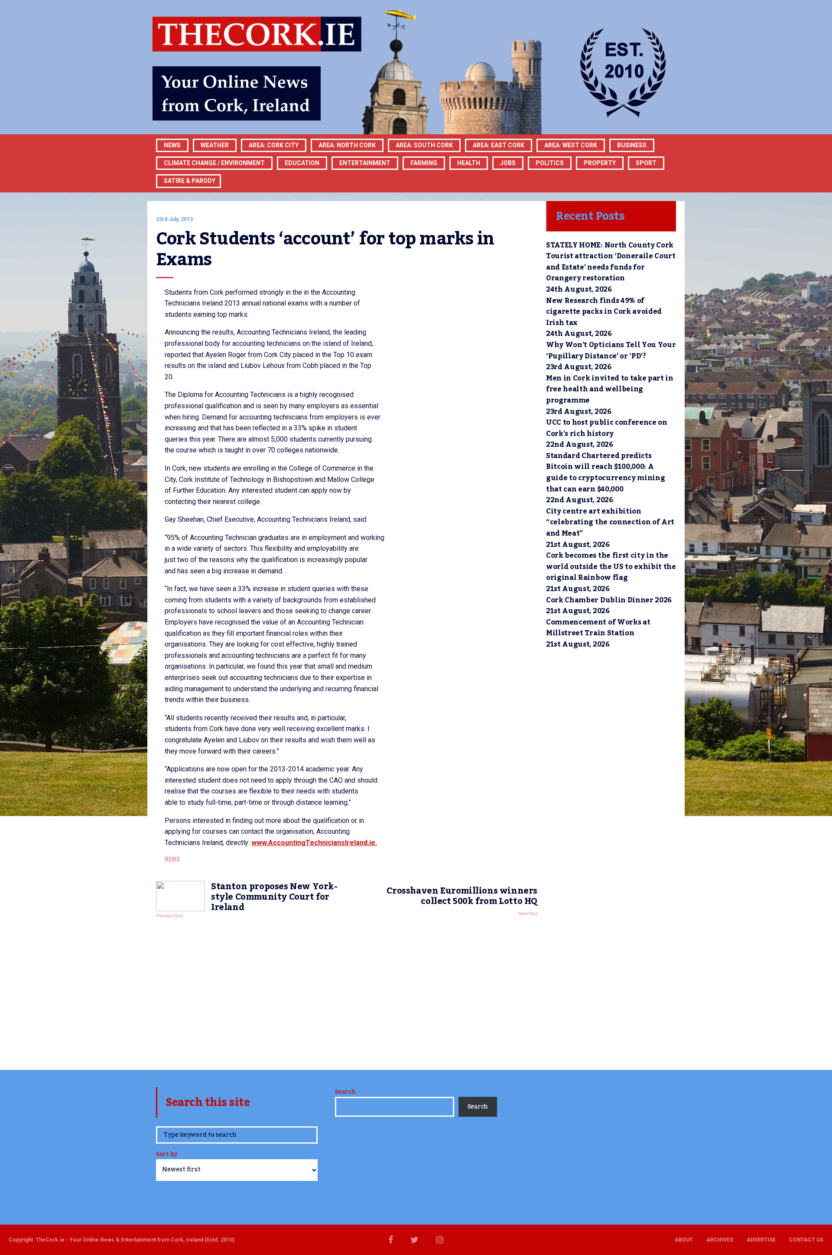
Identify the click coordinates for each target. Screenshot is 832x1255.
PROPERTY (600, 162)
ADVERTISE (761, 1240)
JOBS (508, 162)
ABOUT (684, 1240)
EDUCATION (302, 162)
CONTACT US (806, 1240)
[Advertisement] (346, 992)
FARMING (423, 162)
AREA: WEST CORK (570, 145)
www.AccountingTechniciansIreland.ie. (314, 843)
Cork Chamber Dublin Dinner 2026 (609, 600)
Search (345, 1092)
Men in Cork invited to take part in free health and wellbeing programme (609, 389)
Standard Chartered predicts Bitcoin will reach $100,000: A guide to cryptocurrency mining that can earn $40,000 (605, 472)
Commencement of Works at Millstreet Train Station (598, 628)
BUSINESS (632, 145)
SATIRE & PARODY (189, 180)
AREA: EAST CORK (498, 145)
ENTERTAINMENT (364, 162)
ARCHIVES (719, 1240)
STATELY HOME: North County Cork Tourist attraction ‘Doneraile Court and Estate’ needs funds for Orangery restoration (611, 262)
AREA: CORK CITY (274, 145)
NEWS (172, 859)
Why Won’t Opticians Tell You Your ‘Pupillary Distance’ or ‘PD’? (611, 350)
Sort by (166, 1155)
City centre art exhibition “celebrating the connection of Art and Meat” (610, 522)
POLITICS (550, 162)
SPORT (646, 162)
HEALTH (468, 162)
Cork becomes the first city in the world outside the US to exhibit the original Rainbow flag (611, 567)
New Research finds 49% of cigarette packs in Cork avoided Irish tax (604, 312)
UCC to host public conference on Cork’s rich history (606, 428)
